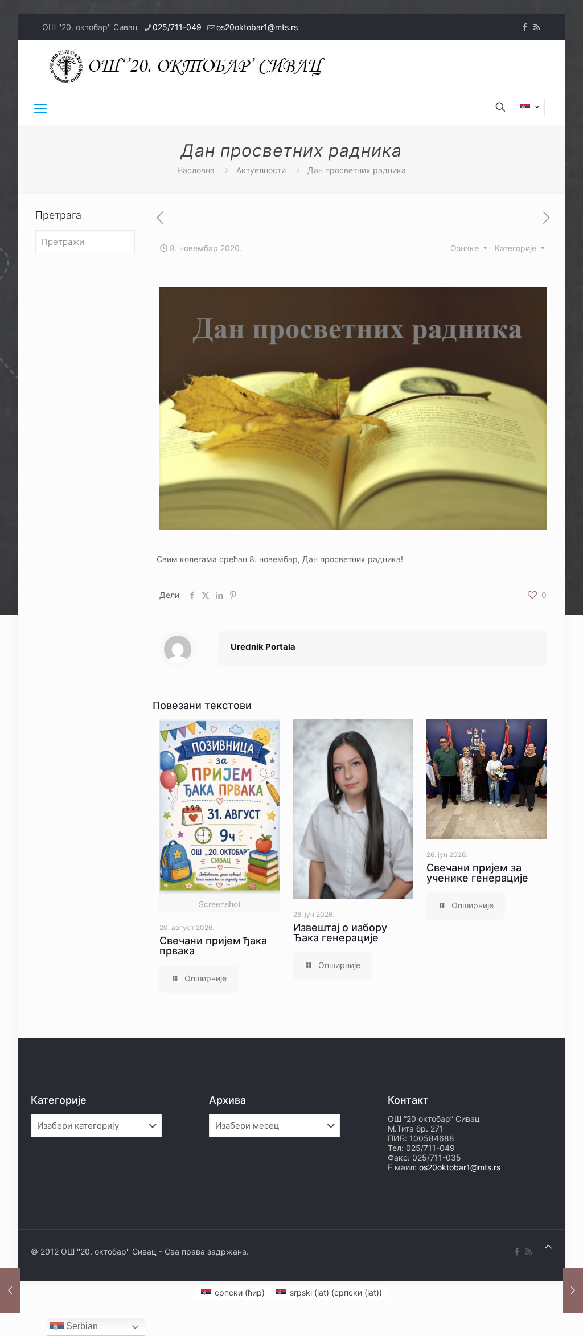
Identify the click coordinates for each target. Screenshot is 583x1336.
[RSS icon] (536, 27)
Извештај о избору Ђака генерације (340, 932)
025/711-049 (177, 27)
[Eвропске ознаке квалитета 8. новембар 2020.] (573, 1290)
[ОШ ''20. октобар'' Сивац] (190, 66)
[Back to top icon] (548, 1246)
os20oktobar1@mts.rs (257, 27)
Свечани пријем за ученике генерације (477, 873)
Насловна (196, 170)
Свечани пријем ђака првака (213, 946)
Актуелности (261, 170)
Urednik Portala (263, 646)
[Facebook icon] (524, 27)
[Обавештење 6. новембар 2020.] (10, 1290)
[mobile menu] (40, 108)
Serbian (81, 1326)
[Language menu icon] (529, 107)
